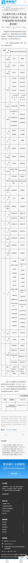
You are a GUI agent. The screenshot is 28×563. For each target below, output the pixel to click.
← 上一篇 (4, 434)
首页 (3, 7)
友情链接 (21, 557)
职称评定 (4, 529)
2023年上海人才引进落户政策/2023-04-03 (12, 454)
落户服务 (4, 524)
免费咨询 (14, 473)
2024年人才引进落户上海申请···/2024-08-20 (12, 445)
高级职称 (20, 34)
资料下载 (4, 513)
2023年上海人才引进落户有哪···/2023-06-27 (12, 449)
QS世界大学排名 (6, 511)
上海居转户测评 (6, 503)
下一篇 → (23, 434)
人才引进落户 (9, 429)
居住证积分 (4, 527)
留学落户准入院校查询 (7, 508)
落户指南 (4, 522)
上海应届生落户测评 (7, 506)
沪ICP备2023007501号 (17, 556)
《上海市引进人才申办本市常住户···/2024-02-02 (13, 447)
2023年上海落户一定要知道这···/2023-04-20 (12, 450)
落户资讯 (8, 7)
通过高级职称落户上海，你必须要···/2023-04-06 (13, 452)
